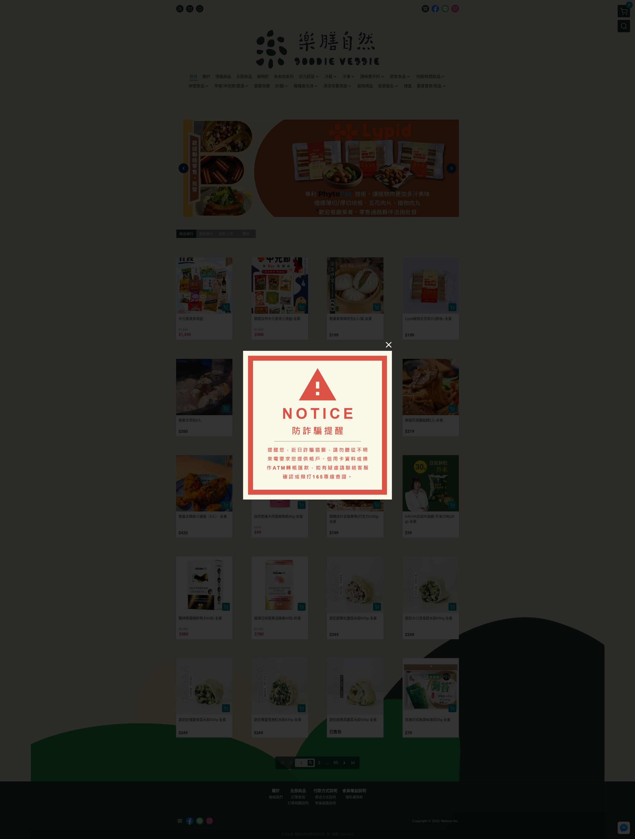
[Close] (389, 344)
